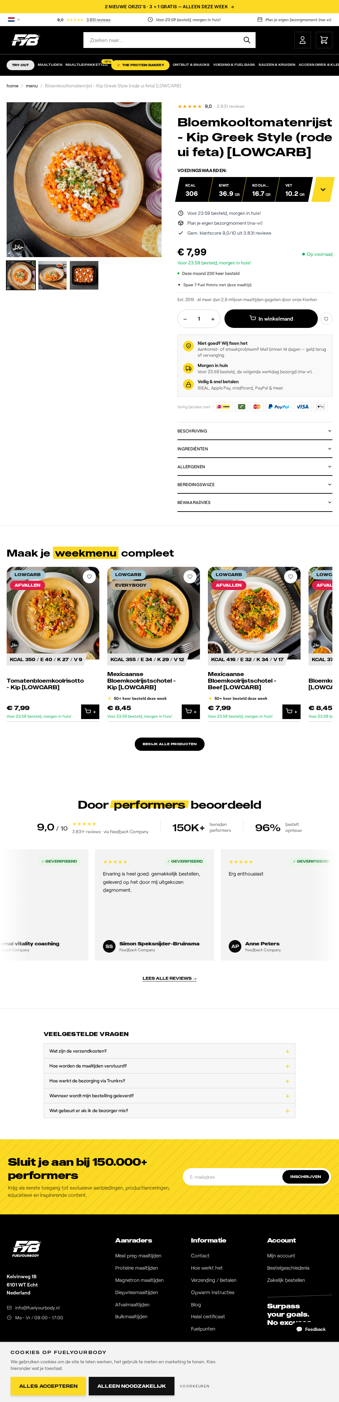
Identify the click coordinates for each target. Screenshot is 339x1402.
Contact (200, 1255)
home (13, 85)
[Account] (302, 40)
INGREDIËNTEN (192, 448)
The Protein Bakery (140, 65)
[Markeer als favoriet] (326, 319)
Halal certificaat (208, 1316)
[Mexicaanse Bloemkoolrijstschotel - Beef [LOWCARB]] (254, 644)
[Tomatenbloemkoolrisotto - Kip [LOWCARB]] (53, 644)
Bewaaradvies (194, 502)
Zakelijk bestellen (286, 1280)
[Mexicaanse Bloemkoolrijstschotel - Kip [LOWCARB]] (153, 644)
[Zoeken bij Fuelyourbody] (247, 40)
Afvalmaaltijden (132, 1304)
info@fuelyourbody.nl (37, 1307)
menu (32, 85)
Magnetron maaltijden (139, 1280)
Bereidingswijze (196, 484)
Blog (196, 1304)
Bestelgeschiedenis (288, 1268)
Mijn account (281, 1255)
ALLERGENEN (191, 466)
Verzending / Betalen (213, 1280)
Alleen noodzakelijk (131, 1386)
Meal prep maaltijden (138, 1255)
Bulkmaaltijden (131, 1316)
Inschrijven (305, 1176)
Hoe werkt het (207, 1268)
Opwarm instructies (212, 1292)
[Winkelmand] (324, 40)
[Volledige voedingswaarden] (323, 189)
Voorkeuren (195, 1386)
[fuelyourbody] (25, 40)
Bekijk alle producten (170, 744)
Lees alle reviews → (170, 978)
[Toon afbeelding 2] (52, 275)
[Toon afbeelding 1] (21, 275)
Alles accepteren (48, 1386)
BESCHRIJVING (192, 430)
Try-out (20, 65)
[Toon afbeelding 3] (84, 275)
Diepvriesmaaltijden (136, 1292)
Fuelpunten (203, 1329)
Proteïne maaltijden (136, 1268)
